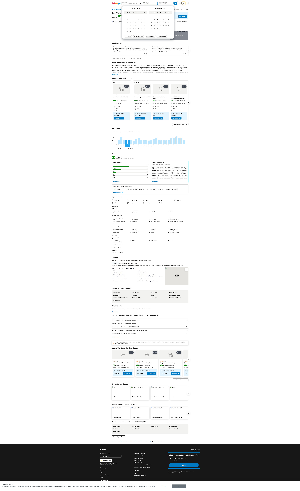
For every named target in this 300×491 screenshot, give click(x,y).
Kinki (131, 441)
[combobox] (131, 3)
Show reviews (116, 181)
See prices (182, 16)
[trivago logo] (116, 3)
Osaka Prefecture (139, 441)
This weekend (151, 36)
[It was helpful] (145, 54)
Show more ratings (118, 192)
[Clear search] (140, 3)
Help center (137, 473)
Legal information (138, 458)
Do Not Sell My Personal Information (143, 465)
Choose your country (105, 453)
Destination (124, 2)
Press (101, 477)
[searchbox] (131, 4)
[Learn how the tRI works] (133, 158)
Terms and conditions (139, 455)
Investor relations (104, 475)
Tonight (129, 36)
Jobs (101, 472)
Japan (126, 441)
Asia (121, 441)
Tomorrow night (139, 36)
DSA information (138, 462)
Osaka (148, 441)
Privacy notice (137, 460)
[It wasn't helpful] (147, 54)
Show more (115, 74)
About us (102, 470)
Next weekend (162, 36)
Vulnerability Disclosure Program (142, 467)
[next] (171, 8)
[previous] (116, 145)
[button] (132, 3)
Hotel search (115, 441)
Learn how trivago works (140, 475)
